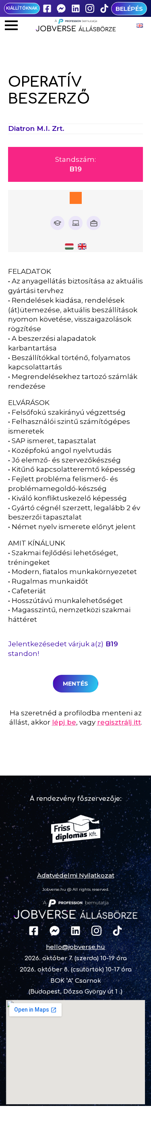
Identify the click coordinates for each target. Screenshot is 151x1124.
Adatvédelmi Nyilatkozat (75, 875)
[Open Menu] (11, 25)
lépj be (64, 722)
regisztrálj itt (119, 722)
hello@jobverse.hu (75, 947)
